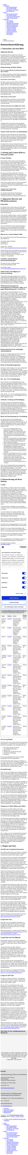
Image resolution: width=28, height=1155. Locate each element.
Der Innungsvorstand (12, 15)
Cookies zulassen (14, 598)
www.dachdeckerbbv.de (6, 1106)
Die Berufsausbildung (12, 7)
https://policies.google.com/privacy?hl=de (10, 916)
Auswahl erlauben (14, 602)
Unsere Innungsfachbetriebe (13, 16)
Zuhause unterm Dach (12, 31)
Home (5, 4)
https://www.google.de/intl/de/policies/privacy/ (11, 972)
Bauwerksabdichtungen (12, 26)
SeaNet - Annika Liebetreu (17, 1116)
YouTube (9, 618)
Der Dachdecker (10, 11)
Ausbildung (6, 5)
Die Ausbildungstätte (11, 8)
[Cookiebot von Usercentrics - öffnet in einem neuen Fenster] (20, 547)
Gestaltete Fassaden (11, 30)
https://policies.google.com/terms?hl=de (10, 1028)
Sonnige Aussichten (11, 27)
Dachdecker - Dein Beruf (13, 10)
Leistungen (6, 19)
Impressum (6, 1108)
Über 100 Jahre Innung (12, 18)
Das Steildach (10, 20)
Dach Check (9, 34)
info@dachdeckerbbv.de (6, 1103)
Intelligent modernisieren (12, 24)
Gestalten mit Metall (11, 29)
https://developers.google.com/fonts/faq (12, 931)
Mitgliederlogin (7, 1112)
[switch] (24, 578)
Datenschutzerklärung (9, 1109)
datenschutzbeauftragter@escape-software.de (15, 268)
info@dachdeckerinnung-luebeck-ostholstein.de (15, 247)
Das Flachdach (10, 22)
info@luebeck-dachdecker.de (7, 1088)
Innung (5, 12)
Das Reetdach (10, 33)
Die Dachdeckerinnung (12, 14)
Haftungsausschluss (8, 1111)
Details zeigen (19, 593)
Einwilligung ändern (5, 544)
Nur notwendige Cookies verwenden (14, 606)
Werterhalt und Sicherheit (13, 23)
